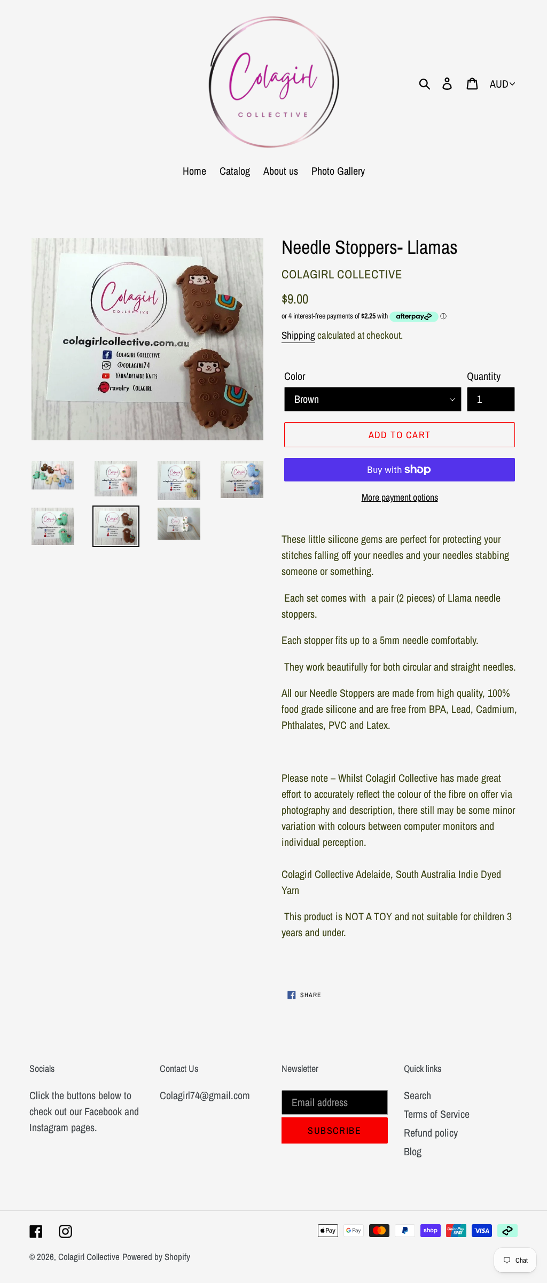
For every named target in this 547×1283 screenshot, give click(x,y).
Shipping (298, 335)
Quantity (484, 376)
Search (417, 1095)
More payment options (400, 497)
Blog (412, 1151)
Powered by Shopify (156, 1256)
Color (294, 376)
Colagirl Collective (89, 1256)
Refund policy (431, 1132)
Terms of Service (437, 1114)
